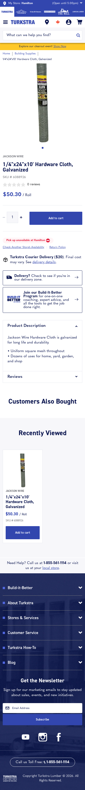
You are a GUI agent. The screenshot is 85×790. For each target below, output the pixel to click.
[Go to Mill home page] (64, 12)
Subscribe (42, 719)
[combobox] (40, 35)
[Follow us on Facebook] (58, 740)
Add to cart (56, 218)
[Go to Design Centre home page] (50, 12)
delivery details (44, 262)
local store (50, 568)
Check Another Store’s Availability (23, 247)
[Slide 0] (42, 148)
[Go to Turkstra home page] (7, 12)
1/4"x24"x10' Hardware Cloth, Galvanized (20, 501)
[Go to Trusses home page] (21, 12)
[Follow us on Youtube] (26, 740)
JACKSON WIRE (13, 156)
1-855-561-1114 (55, 563)
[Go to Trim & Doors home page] (35, 12)
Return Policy (57, 247)
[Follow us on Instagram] (42, 740)
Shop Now (59, 46)
